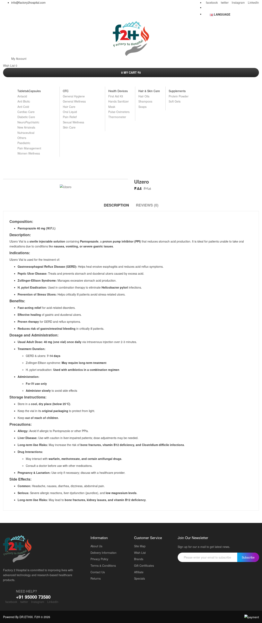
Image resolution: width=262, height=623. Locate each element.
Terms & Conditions (103, 566)
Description (116, 205)
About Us (96, 546)
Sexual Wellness (73, 122)
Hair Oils (143, 96)
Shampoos (145, 101)
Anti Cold (23, 107)
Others (21, 138)
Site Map (140, 546)
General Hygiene (74, 96)
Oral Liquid (70, 112)
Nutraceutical (25, 133)
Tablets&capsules (29, 91)
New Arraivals (26, 127)
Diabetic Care (26, 117)
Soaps (142, 107)
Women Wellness (28, 153)
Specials (139, 578)
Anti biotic (23, 101)
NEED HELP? (26, 591)
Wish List (140, 553)
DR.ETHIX (26, 617)
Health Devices (118, 91)
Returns (95, 578)
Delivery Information (103, 553)
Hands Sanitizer (118, 101)
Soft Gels (175, 101)
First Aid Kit (115, 96)
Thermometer (117, 117)
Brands (138, 559)
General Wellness (74, 101)
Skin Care (69, 127)
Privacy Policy (99, 559)
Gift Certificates (144, 566)
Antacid (22, 96)
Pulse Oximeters (119, 112)
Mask (111, 107)
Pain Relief (70, 117)
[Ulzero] (66, 186)
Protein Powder (179, 96)
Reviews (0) (147, 205)
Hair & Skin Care (149, 91)
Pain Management (29, 148)
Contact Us (97, 572)
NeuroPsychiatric (28, 122)
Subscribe (248, 557)
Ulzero (137, 168)
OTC (66, 91)
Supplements (177, 91)
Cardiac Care (26, 112)
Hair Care (69, 107)
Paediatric (23, 143)
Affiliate (138, 572)
